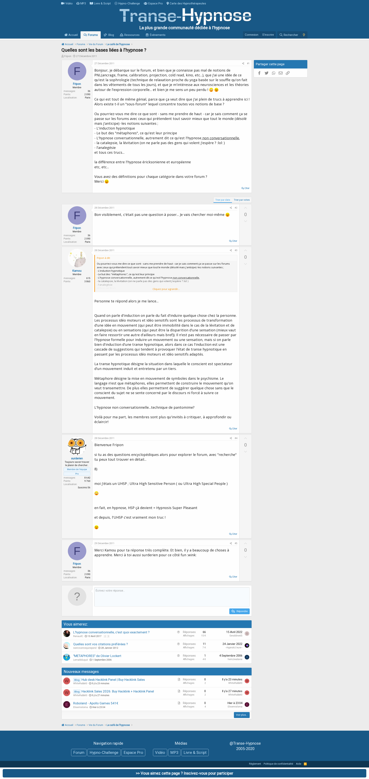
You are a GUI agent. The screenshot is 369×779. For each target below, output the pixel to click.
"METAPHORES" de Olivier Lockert (97, 656)
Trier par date (222, 199)
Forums (93, 35)
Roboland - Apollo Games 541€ (95, 703)
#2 (236, 207)
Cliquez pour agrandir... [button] (166, 289)
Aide (298, 763)
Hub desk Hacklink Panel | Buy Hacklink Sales (113, 680)
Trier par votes (242, 199)
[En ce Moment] (304, 35)
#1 (248, 63)
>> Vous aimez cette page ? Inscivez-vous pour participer (184, 773)
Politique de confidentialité (278, 763)
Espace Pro (155, 3)
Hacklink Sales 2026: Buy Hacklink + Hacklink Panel (117, 691)
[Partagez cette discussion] (243, 63)
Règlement (255, 763)
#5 (236, 543)
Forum (78, 752)
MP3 (83, 3)
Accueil (73, 35)
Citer (246, 188)
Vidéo (69, 3)
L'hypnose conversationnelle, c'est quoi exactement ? (111, 632)
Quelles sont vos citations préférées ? (100, 644)
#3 (236, 250)
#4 (236, 438)
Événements (157, 35)
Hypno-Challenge (129, 3)
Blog (111, 35)
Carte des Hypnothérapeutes (188, 3)
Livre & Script (102, 3)
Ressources (132, 35)
